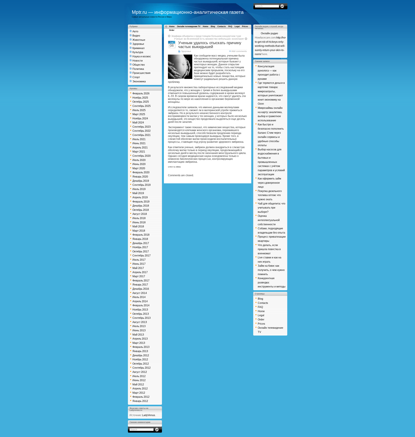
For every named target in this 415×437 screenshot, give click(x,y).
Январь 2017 (140, 284)
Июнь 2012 (139, 380)
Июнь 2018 (139, 222)
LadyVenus (148, 415)
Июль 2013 (139, 326)
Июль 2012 (139, 376)
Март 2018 (138, 230)
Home (172, 26)
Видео (136, 35)
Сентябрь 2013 (141, 318)
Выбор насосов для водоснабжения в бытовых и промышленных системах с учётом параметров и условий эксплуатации (271, 162)
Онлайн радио (269, 33)
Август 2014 (139, 293)
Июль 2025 (139, 110)
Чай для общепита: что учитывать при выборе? (271, 207)
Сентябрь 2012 (141, 367)
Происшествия (141, 73)
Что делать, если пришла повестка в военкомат (269, 249)
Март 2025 (138, 114)
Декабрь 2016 (140, 288)
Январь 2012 (140, 401)
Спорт (136, 77)
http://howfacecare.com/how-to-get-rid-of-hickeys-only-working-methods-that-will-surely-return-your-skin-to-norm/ (282, 46)
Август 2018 (139, 214)
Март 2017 (138, 276)
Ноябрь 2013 (140, 309)
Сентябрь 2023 (141, 126)
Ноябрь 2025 (140, 97)
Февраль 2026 (140, 93)
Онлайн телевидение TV (188, 26)
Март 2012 (138, 392)
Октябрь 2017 (140, 251)
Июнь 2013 (139, 330)
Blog (213, 26)
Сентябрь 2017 (141, 255)
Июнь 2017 (139, 263)
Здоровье (138, 44)
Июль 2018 (139, 218)
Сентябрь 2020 (141, 155)
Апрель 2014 (140, 301)
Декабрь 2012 (140, 355)
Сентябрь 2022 (141, 130)
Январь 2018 (140, 239)
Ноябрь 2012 (140, 359)
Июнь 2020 (139, 164)
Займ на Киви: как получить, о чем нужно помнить (271, 269)
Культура (137, 52)
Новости (137, 60)
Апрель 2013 (140, 338)
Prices (245, 26)
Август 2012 (139, 372)
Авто (135, 31)
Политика (138, 69)
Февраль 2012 (140, 396)
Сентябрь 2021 (141, 135)
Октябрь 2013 (140, 313)
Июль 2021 (139, 139)
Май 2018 (138, 226)
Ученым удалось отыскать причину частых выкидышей (209, 45)
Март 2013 (138, 343)
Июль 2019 (139, 189)
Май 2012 (138, 384)
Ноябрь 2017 (140, 247)
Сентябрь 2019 (141, 185)
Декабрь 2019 (140, 180)
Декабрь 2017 (140, 243)
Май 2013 (138, 334)
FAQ (230, 26)
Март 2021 (138, 151)
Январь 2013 (140, 351)
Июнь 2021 (139, 143)
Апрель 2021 (140, 147)
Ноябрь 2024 (140, 118)
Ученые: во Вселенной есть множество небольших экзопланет (209, 38)
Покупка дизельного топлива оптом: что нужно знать (270, 195)
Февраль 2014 (140, 305)
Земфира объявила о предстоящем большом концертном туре (206, 36)
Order (171, 30)
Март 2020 (138, 168)
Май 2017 (138, 268)
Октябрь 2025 (140, 101)
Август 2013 (139, 322)
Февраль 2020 (140, 172)
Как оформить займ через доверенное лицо (269, 182)
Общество (138, 64)
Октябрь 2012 (140, 363)
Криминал (138, 48)
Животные (138, 39)
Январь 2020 (140, 176)
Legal (237, 26)
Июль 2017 (139, 259)
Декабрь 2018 (140, 205)
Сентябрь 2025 (141, 106)
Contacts (221, 26)
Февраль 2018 (140, 234)
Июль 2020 (139, 160)
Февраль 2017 (140, 280)
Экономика (139, 81)
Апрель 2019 (140, 197)
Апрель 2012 (140, 388)
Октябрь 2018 (140, 210)
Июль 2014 (139, 297)
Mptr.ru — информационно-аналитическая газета (188, 12)
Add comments (239, 51)
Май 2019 (138, 193)
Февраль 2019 (140, 201)
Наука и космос (141, 56)
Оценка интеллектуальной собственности (269, 220)
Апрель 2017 (140, 272)
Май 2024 (138, 122)
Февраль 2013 (140, 347)
